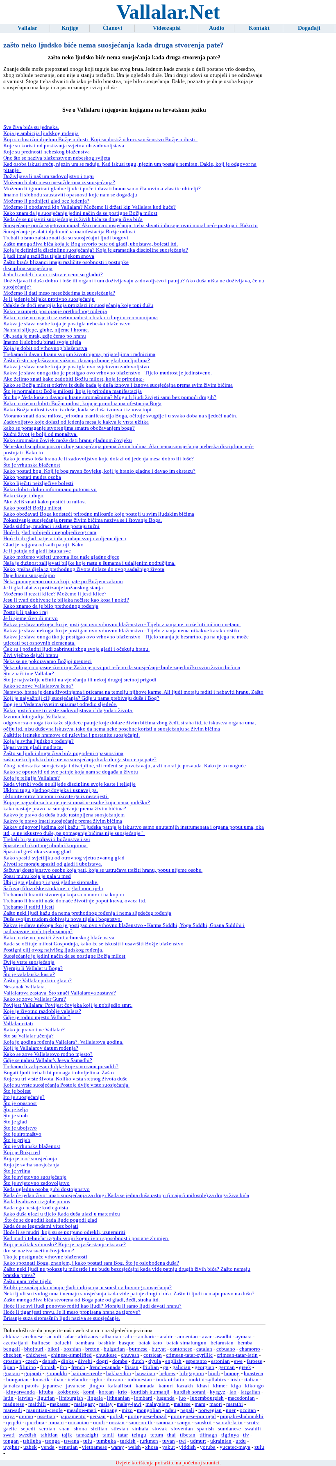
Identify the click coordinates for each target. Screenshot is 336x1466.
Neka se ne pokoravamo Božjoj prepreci (47, 661)
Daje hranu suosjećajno (29, 575)
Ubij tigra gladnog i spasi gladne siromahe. (50, 882)
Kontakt (259, 28)
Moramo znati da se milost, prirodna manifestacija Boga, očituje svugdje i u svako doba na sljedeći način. (120, 416)
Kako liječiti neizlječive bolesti (38, 483)
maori (215, 1404)
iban (59, 1380)
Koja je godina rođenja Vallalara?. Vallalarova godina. (63, 1042)
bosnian (72, 1349)
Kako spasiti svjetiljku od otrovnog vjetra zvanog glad (64, 858)
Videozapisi (167, 28)
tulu (87, 1441)
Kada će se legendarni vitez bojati (40, 1226)
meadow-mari (82, 1410)
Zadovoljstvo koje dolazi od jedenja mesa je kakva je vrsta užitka (76, 422)
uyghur (11, 1447)
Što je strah (15, 1116)
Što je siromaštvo (22, 1134)
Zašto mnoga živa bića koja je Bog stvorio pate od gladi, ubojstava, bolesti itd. (90, 244)
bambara (84, 1343)
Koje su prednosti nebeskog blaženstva (46, 152)
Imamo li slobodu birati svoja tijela (42, 342)
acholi (54, 1337)
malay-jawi (129, 1404)
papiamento (72, 1416)
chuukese (106, 1355)
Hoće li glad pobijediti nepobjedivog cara (49, 532)
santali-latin (229, 1422)
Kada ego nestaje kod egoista (35, 1208)
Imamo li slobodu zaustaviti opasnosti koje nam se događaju (70, 195)
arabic (166, 1337)
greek (245, 1367)
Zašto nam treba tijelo (27, 1281)
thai (171, 1435)
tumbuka (106, 1441)
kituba (46, 1392)
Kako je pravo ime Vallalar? (34, 1030)
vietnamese (94, 1447)
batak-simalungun (186, 1343)
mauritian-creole (44, 1410)
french (78, 1367)
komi (89, 1392)
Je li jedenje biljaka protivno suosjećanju (49, 299)
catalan (204, 1349)
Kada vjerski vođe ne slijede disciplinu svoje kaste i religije (69, 784)
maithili (37, 1404)
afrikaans (88, 1337)
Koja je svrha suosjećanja (31, 1165)
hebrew (167, 1373)
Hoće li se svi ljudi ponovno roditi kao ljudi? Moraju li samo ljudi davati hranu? (92, 1306)
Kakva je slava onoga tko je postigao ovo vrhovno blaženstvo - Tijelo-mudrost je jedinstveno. (107, 373)
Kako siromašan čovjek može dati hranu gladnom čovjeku (67, 440)
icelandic (78, 1380)
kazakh (185, 1386)
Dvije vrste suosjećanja (28, 962)
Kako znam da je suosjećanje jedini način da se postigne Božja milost (80, 213)
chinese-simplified (71, 1355)
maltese (182, 1404)
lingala (95, 1398)
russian (117, 1422)
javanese (75, 1386)
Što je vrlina (16, 1171)
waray (117, 1447)
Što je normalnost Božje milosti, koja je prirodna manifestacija (72, 391)
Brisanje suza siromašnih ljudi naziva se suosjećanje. (61, 1318)
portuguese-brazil (147, 1416)
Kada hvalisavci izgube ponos (36, 1201)
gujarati (32, 1373)
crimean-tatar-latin (237, 1355)
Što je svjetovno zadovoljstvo (36, 1183)
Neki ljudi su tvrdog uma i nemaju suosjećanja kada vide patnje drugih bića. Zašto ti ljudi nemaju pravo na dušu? (128, 1294)
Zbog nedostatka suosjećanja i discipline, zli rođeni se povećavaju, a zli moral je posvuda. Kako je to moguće (124, 766)
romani (56, 1422)
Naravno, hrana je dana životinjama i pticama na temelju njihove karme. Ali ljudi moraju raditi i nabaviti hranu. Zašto (133, 692)
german (226, 1367)
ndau (170, 1410)
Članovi (112, 28)
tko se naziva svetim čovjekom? (38, 1251)
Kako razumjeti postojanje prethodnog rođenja (55, 311)
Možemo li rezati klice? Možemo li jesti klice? (55, 594)
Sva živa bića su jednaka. (31, 127)
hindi (214, 1373)
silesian (119, 1429)
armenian (187, 1337)
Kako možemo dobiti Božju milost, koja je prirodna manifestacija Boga (82, 403)
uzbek (30, 1447)
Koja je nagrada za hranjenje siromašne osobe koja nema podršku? (76, 802)
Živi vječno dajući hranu (30, 655)
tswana (71, 1441)
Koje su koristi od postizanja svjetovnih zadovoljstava (63, 146)
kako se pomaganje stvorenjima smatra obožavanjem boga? (69, 428)
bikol (53, 1349)
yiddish (187, 1447)
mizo (127, 1410)
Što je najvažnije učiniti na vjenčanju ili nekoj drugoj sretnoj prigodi (80, 680)
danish (49, 1361)
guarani (11, 1373)
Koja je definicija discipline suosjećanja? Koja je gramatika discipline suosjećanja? (95, 250)
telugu (139, 1435)
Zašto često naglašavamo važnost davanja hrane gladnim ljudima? (76, 360)
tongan (11, 1441)
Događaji (309, 28)
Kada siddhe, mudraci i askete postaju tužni (51, 526)
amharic (147, 1337)
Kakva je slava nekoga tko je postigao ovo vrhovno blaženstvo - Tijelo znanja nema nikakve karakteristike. (122, 631)
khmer (220, 1386)
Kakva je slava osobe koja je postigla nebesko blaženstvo (67, 324)
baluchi (62, 1343)
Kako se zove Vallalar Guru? (34, 999)
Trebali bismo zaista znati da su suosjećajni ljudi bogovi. (66, 238)
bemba (245, 1343)
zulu (259, 1447)
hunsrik (41, 1380)
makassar (60, 1404)
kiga (236, 1386)
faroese (254, 1361)
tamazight (87, 1435)
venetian (68, 1447)
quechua (34, 1422)
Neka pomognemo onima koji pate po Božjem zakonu (63, 581)
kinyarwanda (20, 1392)
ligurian (46, 1398)
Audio (216, 28)
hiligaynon (191, 1373)
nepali (187, 1410)
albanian (111, 1337)
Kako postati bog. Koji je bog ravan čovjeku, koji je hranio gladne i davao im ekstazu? (99, 471)
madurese (13, 1404)
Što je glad (15, 1122)
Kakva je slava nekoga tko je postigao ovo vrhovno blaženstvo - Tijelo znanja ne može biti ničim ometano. (122, 624)
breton (92, 1349)
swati (9, 1435)
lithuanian (118, 1398)
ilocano (115, 1380)
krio (122, 1392)
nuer (231, 1410)
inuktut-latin (170, 1380)
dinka (67, 1361)
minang (109, 1410)
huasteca (253, 1373)
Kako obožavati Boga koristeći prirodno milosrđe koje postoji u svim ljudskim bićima (98, 514)
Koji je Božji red (21, 1152)
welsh (134, 1447)
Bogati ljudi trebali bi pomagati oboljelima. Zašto (58, 1073)
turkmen (149, 1441)
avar (206, 1337)
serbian (47, 1429)
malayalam (157, 1404)
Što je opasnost (20, 1103)
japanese (52, 1386)
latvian (25, 1398)
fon (63, 1367)
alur (129, 1337)
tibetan (187, 1435)
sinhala (140, 1429)
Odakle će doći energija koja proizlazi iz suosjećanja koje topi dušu (78, 305)
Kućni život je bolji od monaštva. (40, 434)
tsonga (52, 1441)
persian (98, 1416)
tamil (108, 1435)
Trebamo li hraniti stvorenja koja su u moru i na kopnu (63, 895)
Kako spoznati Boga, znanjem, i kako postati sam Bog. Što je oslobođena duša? (91, 1263)
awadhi (224, 1337)
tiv (246, 1435)
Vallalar (27, 28)
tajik (67, 1435)
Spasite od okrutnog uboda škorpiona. (45, 845)
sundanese (229, 1429)
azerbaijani (15, 1343)
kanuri (166, 1386)
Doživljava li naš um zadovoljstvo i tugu (48, 176)
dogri (102, 1361)
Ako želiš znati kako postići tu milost (44, 502)
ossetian (46, 1416)
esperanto (196, 1361)
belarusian (222, 1343)
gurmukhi (56, 1373)
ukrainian (221, 1441)
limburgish (71, 1398)
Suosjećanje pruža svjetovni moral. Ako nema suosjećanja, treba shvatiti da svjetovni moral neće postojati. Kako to (130, 225)
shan (64, 1429)
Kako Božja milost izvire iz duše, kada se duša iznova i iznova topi (77, 410)
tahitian (49, 1435)
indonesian (139, 1380)
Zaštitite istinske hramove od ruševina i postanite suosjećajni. (71, 735)
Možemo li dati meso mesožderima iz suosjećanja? (59, 182)
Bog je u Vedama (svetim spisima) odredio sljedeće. (60, 704)
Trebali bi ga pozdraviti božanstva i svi (46, 839)
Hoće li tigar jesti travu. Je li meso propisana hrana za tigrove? (72, 1312)
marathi (234, 1404)
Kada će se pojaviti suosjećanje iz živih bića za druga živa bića (73, 219)
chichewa (36, 1355)
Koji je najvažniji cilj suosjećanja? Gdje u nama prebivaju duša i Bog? (81, 698)
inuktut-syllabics (207, 1380)
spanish (205, 1429)
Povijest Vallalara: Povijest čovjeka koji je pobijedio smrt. (67, 1005)
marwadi (12, 1410)
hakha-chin (118, 1373)
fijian (9, 1367)
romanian (78, 1422)
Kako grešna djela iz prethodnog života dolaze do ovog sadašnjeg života (83, 569)
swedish (27, 1435)
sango (184, 1422)
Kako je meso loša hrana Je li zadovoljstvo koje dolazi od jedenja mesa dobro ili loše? (98, 459)
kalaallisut (120, 1386)
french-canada (104, 1367)
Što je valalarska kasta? (29, 974)
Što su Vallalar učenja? (28, 1036)
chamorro (249, 1349)
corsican (152, 1355)
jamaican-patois (21, 1386)
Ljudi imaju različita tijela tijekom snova (48, 256)
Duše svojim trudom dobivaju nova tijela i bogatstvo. (62, 919)
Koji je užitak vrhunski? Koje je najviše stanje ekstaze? (64, 1244)
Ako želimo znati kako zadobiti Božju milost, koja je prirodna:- (73, 379)
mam (200, 1404)
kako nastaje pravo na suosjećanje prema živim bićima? (64, 809)
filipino (27, 1367)
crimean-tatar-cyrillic (189, 1355)
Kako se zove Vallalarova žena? (38, 686)
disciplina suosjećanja (27, 268)
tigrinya (230, 1435)
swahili (253, 1429)
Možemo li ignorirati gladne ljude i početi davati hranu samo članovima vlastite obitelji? (102, 189)
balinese (41, 1343)
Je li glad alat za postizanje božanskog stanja (53, 588)
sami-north (140, 1422)
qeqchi (13, 1422)
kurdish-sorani (190, 1392)
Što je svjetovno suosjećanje (34, 1177)
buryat (159, 1349)
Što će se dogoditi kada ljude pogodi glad (50, 1220)
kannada (145, 1386)
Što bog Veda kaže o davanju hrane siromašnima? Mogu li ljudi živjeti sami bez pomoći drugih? (109, 397)
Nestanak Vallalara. (24, 987)
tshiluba (32, 1441)
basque (126, 1343)
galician (182, 1367)
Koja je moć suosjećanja (30, 1159)
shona (80, 1429)
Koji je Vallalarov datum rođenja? (40, 1048)
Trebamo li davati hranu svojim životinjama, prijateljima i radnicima (79, 354)
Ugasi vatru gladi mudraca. (33, 747)
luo (182, 1398)
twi (182, 1441)
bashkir (106, 1343)
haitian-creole (86, 1373)
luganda (166, 1398)
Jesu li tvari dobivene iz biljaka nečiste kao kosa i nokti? (66, 600)
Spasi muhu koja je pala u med (37, 876)
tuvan (168, 1441)
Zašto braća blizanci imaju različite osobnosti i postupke (66, 262)
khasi (203, 1386)
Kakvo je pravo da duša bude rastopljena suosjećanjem (64, 815)
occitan (248, 1410)
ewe (238, 1361)
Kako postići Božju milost (32, 508)
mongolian (149, 1410)
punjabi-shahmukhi (241, 1416)
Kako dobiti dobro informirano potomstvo (50, 489)
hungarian (17, 1380)
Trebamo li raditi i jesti (28, 907)
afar (70, 1337)
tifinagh (208, 1435)
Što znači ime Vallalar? (28, 674)
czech (31, 1361)
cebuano (225, 1349)
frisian (131, 1367)
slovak (159, 1429)
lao (232, 1392)
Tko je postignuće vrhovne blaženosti (45, 1257)
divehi (85, 1361)
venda (47, 1447)
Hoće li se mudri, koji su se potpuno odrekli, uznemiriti (64, 1232)
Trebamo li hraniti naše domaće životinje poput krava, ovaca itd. (74, 901)
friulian (151, 1367)
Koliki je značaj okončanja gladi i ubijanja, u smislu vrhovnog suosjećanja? (87, 1287)
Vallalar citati (18, 1023)
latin (8, 1398)
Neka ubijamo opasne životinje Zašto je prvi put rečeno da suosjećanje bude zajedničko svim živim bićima (121, 667)
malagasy (84, 1404)
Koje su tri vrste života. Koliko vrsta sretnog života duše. (66, 1079)
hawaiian (145, 1373)
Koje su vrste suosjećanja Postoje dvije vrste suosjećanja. (66, 1085)
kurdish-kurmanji (150, 1392)
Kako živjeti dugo (23, 495)
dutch (138, 1361)
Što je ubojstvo (20, 1128)
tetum (156, 1435)
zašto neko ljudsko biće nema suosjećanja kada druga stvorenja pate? (80, 759)
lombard (143, 1398)
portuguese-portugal (193, 1416)
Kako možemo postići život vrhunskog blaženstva (58, 937)
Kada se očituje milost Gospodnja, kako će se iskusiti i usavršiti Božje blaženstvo (93, 944)
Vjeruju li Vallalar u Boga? (33, 968)
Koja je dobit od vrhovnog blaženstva (45, 348)
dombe (119, 1361)
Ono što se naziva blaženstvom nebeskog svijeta (56, 158)
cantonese (181, 1349)
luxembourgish (207, 1398)
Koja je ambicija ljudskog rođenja (41, 133)
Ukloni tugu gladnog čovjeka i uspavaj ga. (50, 790)
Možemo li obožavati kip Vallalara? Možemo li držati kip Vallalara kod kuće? (89, 207)
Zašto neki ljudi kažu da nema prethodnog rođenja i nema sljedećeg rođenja (87, 913)
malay (106, 1404)
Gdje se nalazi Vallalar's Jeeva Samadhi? (47, 1060)
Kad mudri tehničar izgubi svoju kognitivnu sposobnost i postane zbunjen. (86, 1238)
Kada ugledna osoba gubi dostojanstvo (46, 1189)
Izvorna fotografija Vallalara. (35, 716)
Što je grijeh (16, 1140)
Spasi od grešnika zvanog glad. (37, 852)
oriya (9, 1416)
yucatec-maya (235, 1447)
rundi (99, 1422)
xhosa (151, 1447)
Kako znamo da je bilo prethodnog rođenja (50, 606)
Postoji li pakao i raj (25, 612)
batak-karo (150, 1343)
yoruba (208, 1447)
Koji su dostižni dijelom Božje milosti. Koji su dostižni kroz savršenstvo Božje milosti (100, 139)
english (173, 1361)
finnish (48, 1367)
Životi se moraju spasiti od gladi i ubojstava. (52, 864)
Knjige (69, 28)
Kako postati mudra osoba (32, 477)
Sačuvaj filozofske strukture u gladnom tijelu (53, 888)
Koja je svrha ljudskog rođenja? (38, 741)
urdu (241, 1441)
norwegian (210, 1410)
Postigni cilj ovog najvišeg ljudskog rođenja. (53, 950)
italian (251, 1380)
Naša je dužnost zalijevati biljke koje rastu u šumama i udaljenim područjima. (89, 563)
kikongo (254, 1386)
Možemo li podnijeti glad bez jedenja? (46, 201)
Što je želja (15, 1109)
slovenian (182, 1429)
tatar (123, 1435)
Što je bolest (17, 1091)
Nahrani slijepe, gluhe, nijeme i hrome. (46, 330)
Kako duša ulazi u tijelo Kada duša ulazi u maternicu (61, 1214)
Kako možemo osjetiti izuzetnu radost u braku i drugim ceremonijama (80, 317)
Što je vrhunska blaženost (31, 465)
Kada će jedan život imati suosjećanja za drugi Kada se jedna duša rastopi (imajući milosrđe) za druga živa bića (126, 1195)
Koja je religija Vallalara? (31, 778)
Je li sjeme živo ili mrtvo (30, 618)
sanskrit (203, 1422)
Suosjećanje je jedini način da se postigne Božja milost (64, 956)
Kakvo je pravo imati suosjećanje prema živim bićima (62, 821)
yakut (168, 1447)
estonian (220, 1361)
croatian (12, 1361)
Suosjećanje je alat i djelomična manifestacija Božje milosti (69, 232)
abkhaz (11, 1337)
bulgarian (114, 1349)
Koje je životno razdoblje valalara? (42, 1011)
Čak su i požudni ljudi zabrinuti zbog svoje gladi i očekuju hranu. (76, 649)
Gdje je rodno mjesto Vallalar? (36, 1017)
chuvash (130, 1355)
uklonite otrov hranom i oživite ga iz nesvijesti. (56, 796)
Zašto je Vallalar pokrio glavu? (37, 980)
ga (165, 1367)
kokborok (68, 1392)
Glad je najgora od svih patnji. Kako (43, 545)
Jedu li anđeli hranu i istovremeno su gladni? (53, 274)
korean (106, 1392)
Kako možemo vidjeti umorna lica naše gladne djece (61, 557)
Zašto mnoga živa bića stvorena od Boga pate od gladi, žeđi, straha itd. (81, 1300)
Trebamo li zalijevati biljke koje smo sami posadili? (60, 1066)
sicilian (99, 1429)
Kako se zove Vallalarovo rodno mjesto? (48, 1054)
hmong (232, 1373)
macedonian (241, 1398)
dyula (154, 1361)
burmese (138, 1349)
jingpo (96, 1386)
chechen (12, 1355)
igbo (97, 1380)
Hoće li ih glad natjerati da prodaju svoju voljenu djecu (64, 538)
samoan (165, 1422)
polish (117, 1416)
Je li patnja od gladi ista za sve (37, 551)
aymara (244, 1337)
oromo (26, 1416)
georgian (204, 1367)
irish (235, 1380)
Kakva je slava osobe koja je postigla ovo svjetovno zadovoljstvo (76, 367)
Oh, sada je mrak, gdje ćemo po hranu (44, 336)
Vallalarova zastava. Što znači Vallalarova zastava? (59, 993)
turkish (128, 1441)
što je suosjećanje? (24, 1097)
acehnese (33, 1337)
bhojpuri (33, 1349)
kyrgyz (217, 1392)
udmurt (198, 1441)
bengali (11, 1349)
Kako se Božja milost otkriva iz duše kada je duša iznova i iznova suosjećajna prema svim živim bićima (118, 385)
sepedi (28, 1429)
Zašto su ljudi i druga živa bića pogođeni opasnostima (63, 753)
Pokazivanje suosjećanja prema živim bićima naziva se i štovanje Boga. (82, 520)
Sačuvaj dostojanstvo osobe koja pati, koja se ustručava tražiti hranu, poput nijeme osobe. (102, 870)
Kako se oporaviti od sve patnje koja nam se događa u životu (70, 772)
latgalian (250, 1392)
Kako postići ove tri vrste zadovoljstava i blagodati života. (68, 710)
